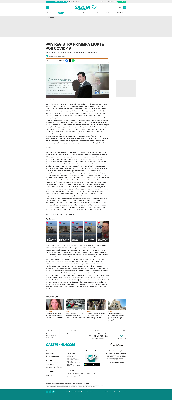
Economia (73, 12)
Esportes (85, 12)
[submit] (51, 8)
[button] (124, 7)
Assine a (121, 1)
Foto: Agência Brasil (50, 99)
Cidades (61, 12)
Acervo (102, 1)
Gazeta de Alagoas (71, 353)
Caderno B (48, 12)
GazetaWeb (69, 361)
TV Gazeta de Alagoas (72, 356)
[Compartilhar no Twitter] (70, 60)
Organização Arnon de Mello (73, 365)
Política (97, 12)
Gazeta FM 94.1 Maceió (72, 358)
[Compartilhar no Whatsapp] (73, 60)
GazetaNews (69, 364)
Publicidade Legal (121, 12)
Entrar (120, 7)
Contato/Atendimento (111, 1)
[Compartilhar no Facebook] (66, 60)
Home (47, 17)
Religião (108, 12)
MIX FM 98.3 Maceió (71, 355)
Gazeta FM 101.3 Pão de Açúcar (74, 362)
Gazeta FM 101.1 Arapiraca (73, 359)
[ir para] (92, 358)
